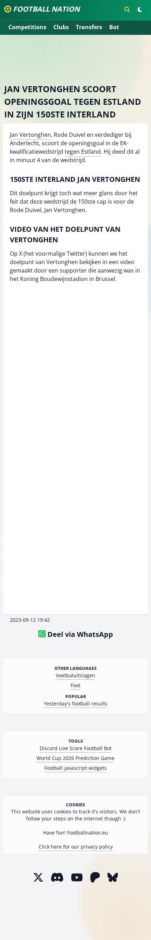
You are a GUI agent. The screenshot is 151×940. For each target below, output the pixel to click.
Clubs (61, 27)
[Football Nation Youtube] (77, 877)
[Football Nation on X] (38, 877)
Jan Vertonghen (30, 135)
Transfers (89, 27)
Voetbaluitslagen (75, 675)
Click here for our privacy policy (76, 846)
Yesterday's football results (75, 703)
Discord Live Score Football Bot (76, 748)
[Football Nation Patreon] (95, 877)
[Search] (127, 9)
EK (123, 143)
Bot (114, 27)
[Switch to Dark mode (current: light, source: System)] (140, 9)
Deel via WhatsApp (79, 634)
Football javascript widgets (75, 768)
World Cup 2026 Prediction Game (75, 758)
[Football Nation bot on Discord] (57, 877)
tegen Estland (83, 151)
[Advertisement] (75, 59)
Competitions (27, 27)
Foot (75, 685)
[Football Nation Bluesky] (112, 877)
